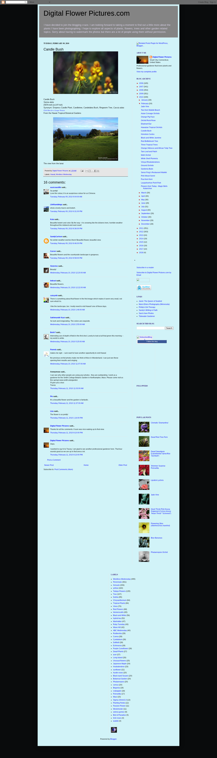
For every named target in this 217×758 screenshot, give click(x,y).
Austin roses (118, 673)
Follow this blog (152, 341)
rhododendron (119, 667)
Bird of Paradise (119, 715)
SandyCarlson (56, 237)
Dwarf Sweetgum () (160, 453)
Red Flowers (118, 609)
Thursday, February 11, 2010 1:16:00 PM (66, 418)
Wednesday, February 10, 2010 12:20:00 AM (68, 273)
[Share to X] (92, 170)
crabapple (117, 691)
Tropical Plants (119, 603)
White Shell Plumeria (149, 158)
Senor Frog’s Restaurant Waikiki (154, 172)
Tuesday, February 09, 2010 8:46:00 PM (66, 243)
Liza (52, 411)
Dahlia (115, 597)
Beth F (53, 332)
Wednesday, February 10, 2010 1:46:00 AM (67, 310)
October (144, 217)
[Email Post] (82, 171)
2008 (141, 90)
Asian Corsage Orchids (150, 113)
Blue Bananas (156, 538)
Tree (115, 594)
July (143, 207)
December (145, 224)
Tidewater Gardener (147, 316)
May (143, 200)
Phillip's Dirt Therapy (147, 307)
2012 (141, 232)
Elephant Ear (146, 124)
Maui (115, 697)
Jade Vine (145, 106)
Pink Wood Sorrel (148, 176)
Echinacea (117, 646)
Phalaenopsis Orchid (159, 552)
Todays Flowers (119, 591)
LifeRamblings (56, 205)
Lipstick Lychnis (157, 480)
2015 (141, 242)
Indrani (53, 281)
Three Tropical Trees (149, 145)
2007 (141, 87)
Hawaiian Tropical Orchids (151, 127)
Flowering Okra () (160, 524)
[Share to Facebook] (95, 170)
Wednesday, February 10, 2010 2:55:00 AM (67, 324)
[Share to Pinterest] (98, 170)
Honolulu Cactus (147, 134)
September (146, 213)
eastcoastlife (55, 187)
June (143, 203)
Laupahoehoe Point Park (151, 183)
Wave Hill (117, 627)
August (144, 210)
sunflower (117, 670)
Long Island (118, 658)
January (144, 100)
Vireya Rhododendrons (150, 162)
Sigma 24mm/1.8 (120, 700)
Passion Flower (119, 706)
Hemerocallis (118, 612)
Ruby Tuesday (119, 624)
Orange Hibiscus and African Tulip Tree (156, 148)
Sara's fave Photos (146, 313)
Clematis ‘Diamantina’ (160, 423)
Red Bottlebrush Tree (149, 141)
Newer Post (49, 465)
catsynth (54, 295)
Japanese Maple (120, 664)
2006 (141, 83)
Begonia (116, 688)
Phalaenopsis (118, 682)
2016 (141, 246)
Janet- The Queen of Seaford (150, 301)
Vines (115, 606)
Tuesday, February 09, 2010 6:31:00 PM (66, 211)
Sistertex (54, 266)
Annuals (116, 585)
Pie (51, 396)
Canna (116, 636)
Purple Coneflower (120, 648)
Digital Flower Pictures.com (87, 13)
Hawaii (52, 174)
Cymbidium (117, 639)
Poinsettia (117, 694)
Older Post (123, 465)
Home (86, 465)
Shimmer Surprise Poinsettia (158, 467)
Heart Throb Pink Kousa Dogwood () (161, 511)
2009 (141, 94)
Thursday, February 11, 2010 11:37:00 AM (66, 403)
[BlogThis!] (89, 170)
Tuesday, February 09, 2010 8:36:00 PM (66, 229)
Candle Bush (146, 131)
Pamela (53, 350)
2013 (141, 235)
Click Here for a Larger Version (54, 110)
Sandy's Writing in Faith (148, 310)
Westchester (118, 709)
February (145, 104)
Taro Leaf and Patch (149, 152)
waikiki (116, 721)
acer (115, 655)
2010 (141, 97)
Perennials (117, 582)
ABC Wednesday (120, 630)
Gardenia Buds (147, 169)
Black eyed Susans (120, 676)
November (145, 220)
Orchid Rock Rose (148, 120)
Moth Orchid (146, 155)
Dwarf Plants (118, 651)
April (143, 196)
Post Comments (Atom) (63, 469)
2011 (141, 228)
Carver (53, 251)
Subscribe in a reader (145, 267)
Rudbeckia (117, 633)
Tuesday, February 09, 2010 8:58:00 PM (66, 258)
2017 (141, 249)
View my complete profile (147, 72)
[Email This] (86, 170)
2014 (141, 239)
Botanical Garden (120, 679)
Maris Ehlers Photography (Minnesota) (154, 304)
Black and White (119, 615)
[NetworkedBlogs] (144, 339)
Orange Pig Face (148, 117)
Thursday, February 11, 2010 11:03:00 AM (66, 388)
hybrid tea (117, 618)
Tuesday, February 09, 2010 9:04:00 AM (66, 197)
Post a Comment (54, 460)
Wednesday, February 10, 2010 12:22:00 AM (68, 287)
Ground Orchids (147, 165)
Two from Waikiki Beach (150, 110)
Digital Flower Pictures (60, 171)
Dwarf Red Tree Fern (159, 437)
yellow (115, 588)
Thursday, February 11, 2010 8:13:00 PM (66, 455)
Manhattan (117, 621)
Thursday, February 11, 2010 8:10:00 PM (66, 433)
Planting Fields (119, 703)
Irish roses (117, 718)
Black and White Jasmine (151, 138)
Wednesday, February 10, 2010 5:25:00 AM (67, 342)
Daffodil (116, 642)
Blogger (113, 739)
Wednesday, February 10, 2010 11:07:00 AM (68, 364)
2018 (141, 253)
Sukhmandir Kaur (57, 318)
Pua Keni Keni (146, 179)
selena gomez (118, 712)
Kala (52, 219)
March (144, 193)
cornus (116, 685)
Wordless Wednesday (64, 174)
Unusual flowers (119, 661)
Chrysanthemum (119, 600)
